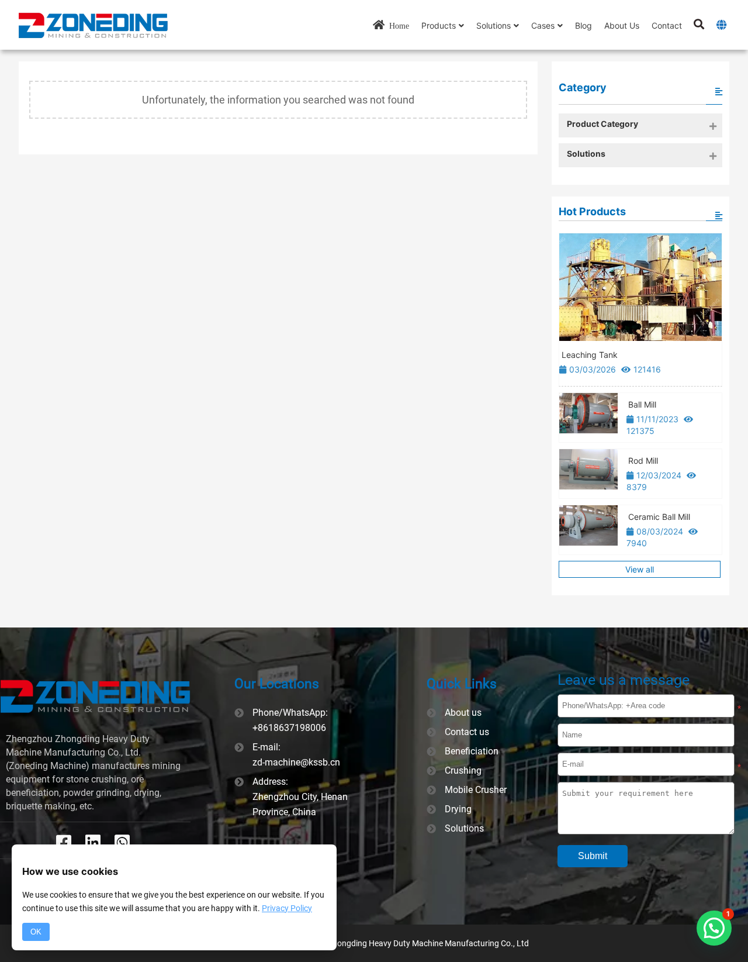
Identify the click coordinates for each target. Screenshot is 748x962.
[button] (714, 928)
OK (35, 931)
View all (639, 569)
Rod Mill (643, 461)
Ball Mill (642, 404)
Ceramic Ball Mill (659, 517)
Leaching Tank (590, 355)
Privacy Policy (287, 908)
